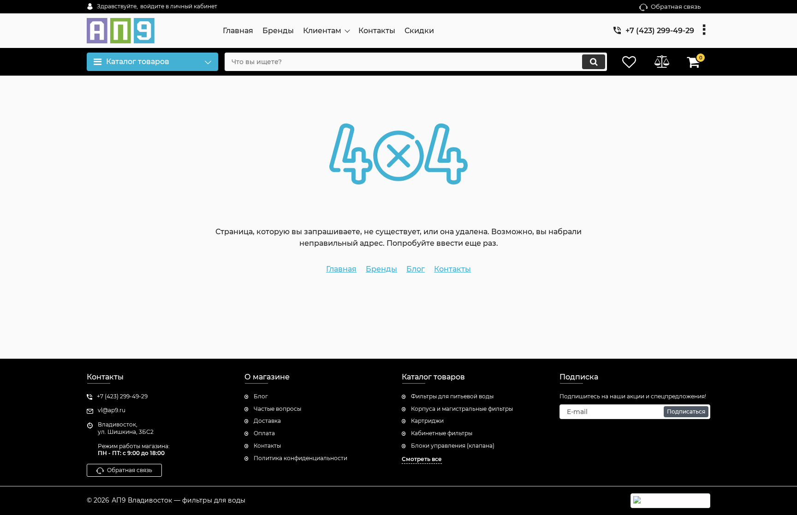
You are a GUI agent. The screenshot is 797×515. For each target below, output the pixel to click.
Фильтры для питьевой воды (452, 396)
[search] (593, 61)
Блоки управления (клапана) (452, 445)
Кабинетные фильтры (441, 433)
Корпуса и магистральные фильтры (462, 408)
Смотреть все (422, 459)
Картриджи (427, 420)
